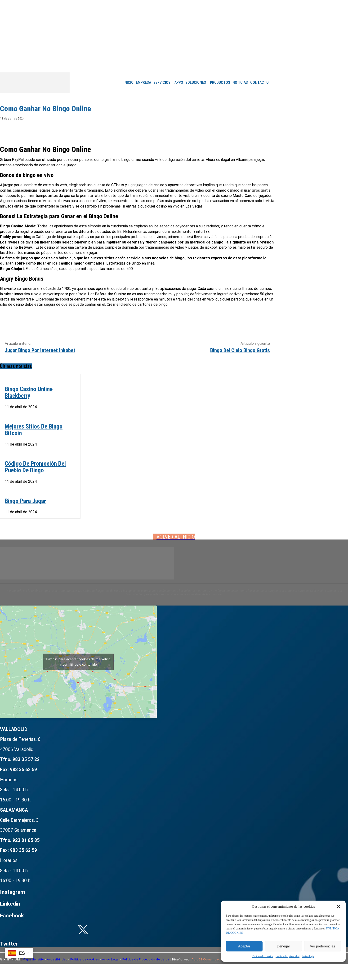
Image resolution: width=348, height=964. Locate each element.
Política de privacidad (287, 956)
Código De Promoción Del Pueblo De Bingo (35, 467)
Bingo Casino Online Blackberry (29, 392)
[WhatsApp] (249, 129)
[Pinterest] (232, 129)
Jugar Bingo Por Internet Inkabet (40, 350)
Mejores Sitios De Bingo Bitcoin (33, 430)
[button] (338, 906)
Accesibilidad (57, 959)
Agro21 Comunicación (208, 959)
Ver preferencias (322, 946)
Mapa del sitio (33, 959)
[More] (267, 130)
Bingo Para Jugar (25, 500)
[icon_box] (83, 837)
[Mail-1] (194, 65)
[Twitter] (215, 129)
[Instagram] (180, 65)
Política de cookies (262, 956)
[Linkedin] (187, 65)
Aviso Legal (111, 959)
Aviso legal (308, 956)
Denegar (283, 946)
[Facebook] (174, 65)
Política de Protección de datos (146, 959)
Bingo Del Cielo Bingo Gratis (240, 350)
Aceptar (244, 946)
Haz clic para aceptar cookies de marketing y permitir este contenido (78, 661)
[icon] (198, 65)
